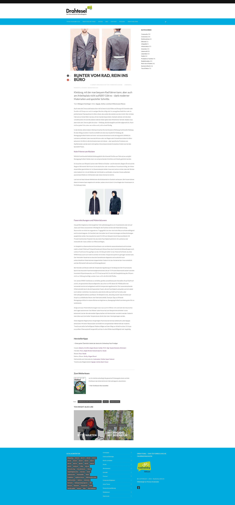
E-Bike (81, 466)
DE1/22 (106, 401)
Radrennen (87, 480)
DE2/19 (81, 460)
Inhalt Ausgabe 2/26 (73, 21)
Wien (84, 488)
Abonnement (106, 468)
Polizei (87, 474)
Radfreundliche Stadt (91, 477)
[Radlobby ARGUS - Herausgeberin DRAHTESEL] (144, 466)
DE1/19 (83, 458)
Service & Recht (145, 66)
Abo (106, 21)
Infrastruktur (84, 427)
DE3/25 (86, 463)
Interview (144, 49)
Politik (81, 430)
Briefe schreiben (107, 460)
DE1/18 (77, 458)
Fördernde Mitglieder (109, 480)
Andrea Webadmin (82, 84)
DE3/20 (81, 463)
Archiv (100, 21)
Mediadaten (106, 492)
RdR (91, 482)
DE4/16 (92, 463)
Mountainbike (80, 474)
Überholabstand (92, 488)
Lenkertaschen (71, 474)
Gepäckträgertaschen (72, 471)
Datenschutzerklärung (109, 488)
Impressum (106, 496)
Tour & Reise (145, 68)
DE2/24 (86, 460)
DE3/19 (75, 463)
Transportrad (84, 485)
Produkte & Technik (80, 87)
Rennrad (69, 485)
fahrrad (87, 466)
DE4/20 (69, 466)
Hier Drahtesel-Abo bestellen (99, 385)
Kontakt (114, 21)
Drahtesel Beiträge (89, 21)
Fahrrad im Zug (71, 469)
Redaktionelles (93, 87)
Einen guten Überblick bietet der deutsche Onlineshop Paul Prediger (96, 343)
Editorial (143, 41)
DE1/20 (88, 458)
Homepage (106, 452)
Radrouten (70, 482)
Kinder (88, 471)
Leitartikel (144, 54)
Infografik (144, 44)
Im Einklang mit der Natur (117, 433)
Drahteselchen (133, 21)
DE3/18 (69, 463)
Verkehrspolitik (71, 488)
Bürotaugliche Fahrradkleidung (90, 401)
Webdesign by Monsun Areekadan (148, 482)
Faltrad (89, 469)
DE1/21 (94, 458)
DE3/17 (92, 460)
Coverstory (112, 425)
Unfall (90, 485)
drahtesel (75, 466)
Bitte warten (87, 435)
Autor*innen (106, 484)
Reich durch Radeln (146, 63)
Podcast (122, 21)
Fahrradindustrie (81, 469)
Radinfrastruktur (71, 480)
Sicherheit (76, 485)
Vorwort (79, 488)
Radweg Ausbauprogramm (81, 482)
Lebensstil (128, 84)
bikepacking (70, 458)
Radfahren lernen (79, 477)
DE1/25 (75, 460)
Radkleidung (115, 401)
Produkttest (70, 477)
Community (144, 34)
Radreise (80, 480)
